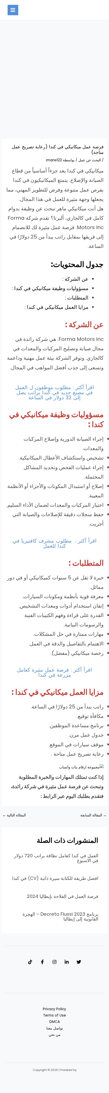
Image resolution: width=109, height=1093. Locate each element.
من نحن (55, 1034)
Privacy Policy (54, 1009)
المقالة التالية (14, 815)
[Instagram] (54, 962)
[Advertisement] (54, 82)
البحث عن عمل (89, 160)
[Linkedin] (66, 962)
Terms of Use (54, 1015)
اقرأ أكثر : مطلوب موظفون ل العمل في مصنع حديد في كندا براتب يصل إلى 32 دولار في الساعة (54, 392)
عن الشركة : (75, 278)
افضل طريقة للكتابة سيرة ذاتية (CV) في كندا (55, 878)
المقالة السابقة (93, 815)
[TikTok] (30, 962)
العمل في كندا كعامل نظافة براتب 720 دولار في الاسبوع (56, 857)
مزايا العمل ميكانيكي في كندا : (56, 307)
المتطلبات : (76, 297)
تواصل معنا (54, 1028)
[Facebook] (42, 962)
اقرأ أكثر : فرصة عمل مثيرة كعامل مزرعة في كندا (54, 672)
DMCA (54, 1021)
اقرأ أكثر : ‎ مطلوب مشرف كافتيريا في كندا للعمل (55, 543)
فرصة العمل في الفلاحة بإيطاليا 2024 (62, 896)
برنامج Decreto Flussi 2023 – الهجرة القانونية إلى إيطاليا (60, 916)
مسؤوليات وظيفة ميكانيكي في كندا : (50, 288)
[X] (79, 962)
